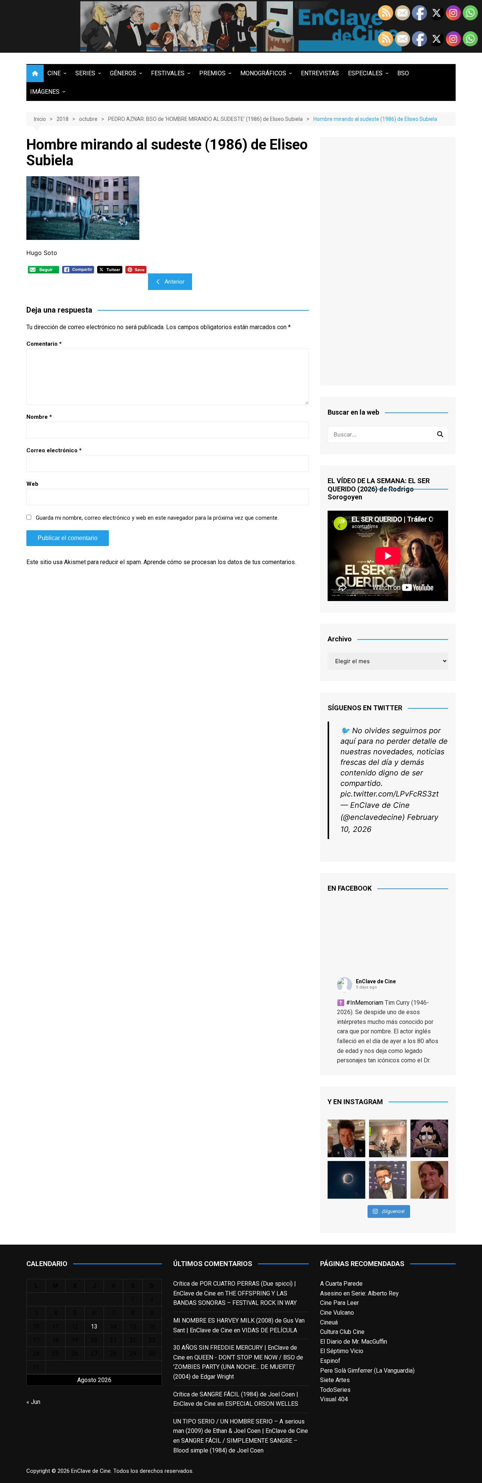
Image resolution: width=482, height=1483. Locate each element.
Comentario (44, 343)
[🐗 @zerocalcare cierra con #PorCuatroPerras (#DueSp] (429, 1138)
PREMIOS (212, 73)
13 (94, 1326)
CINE (54, 73)
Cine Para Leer (339, 1302)
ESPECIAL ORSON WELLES (261, 1403)
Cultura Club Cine (342, 1331)
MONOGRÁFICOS (263, 73)
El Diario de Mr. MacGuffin (353, 1341)
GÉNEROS (123, 73)
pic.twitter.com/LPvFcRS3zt (389, 793)
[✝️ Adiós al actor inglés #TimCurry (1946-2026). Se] (346, 1138)
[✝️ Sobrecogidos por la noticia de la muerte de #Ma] (388, 1180)
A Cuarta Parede (341, 1283)
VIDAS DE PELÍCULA (269, 1330)
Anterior (175, 281)
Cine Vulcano (337, 1312)
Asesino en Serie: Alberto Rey (359, 1293)
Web (32, 484)
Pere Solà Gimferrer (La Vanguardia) (367, 1370)
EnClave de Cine (376, 981)
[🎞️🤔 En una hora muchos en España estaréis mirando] (346, 1180)
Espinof (330, 1360)
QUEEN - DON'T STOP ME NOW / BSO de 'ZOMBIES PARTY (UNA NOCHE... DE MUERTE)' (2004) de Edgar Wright (238, 1367)
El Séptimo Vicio (341, 1351)
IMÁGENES (44, 91)
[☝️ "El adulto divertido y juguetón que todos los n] (429, 1180)
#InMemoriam (364, 1002)
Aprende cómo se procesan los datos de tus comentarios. (219, 562)
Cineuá (329, 1322)
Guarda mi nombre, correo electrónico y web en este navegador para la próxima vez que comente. (157, 517)
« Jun (33, 1401)
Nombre (39, 416)
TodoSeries (335, 1389)
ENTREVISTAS (320, 73)
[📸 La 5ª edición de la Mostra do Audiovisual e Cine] (388, 1138)
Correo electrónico (54, 450)
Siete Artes (335, 1380)
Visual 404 (334, 1399)
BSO (403, 73)
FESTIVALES (168, 73)
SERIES (85, 73)
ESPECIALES (365, 73)
